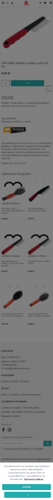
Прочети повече (33, 479)
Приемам (26, 487)
